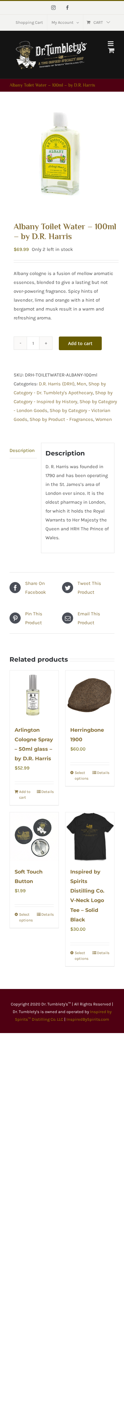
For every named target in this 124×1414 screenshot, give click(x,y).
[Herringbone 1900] (89, 695)
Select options (81, 775)
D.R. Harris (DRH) (56, 384)
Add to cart (80, 343)
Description (22, 450)
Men (81, 384)
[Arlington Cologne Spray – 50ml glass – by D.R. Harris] (34, 695)
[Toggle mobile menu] (111, 43)
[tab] (23, 450)
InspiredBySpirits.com (87, 1019)
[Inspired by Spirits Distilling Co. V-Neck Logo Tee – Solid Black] (89, 836)
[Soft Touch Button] (34, 836)
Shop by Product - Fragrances (61, 419)
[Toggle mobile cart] (111, 50)
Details (47, 791)
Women (103, 419)
